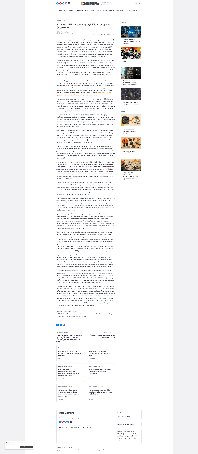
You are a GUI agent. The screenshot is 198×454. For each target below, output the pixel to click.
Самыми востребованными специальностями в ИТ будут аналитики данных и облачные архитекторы (68, 393)
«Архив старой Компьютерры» (126, 424)
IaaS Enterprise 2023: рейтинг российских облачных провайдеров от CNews (70, 353)
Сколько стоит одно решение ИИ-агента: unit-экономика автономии (131, 153)
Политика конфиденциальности (68, 430)
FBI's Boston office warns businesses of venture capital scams (75, 314)
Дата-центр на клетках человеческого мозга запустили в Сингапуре (130, 82)
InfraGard (105, 169)
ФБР (85, 316)
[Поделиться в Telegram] (61, 325)
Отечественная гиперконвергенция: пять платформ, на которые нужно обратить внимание (68, 372)
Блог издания (75, 427)
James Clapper (109, 314)
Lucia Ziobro (62, 316)
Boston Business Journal (65, 311)
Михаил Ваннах (66, 32)
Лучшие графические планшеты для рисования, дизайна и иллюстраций (100, 371)
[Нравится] (114, 34)
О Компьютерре (64, 427)
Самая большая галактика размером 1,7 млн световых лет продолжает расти (131, 104)
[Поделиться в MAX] (64, 325)
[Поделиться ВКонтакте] (57, 325)
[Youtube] (60, 3)
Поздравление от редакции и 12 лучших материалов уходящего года (99, 353)
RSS (82, 427)
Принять (26, 446)
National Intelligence (75, 316)
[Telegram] (63, 3)
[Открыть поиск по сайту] (140, 3)
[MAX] (66, 3)
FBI (76, 311)
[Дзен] (69, 3)
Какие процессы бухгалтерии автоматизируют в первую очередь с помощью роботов (131, 176)
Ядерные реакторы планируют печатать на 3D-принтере (131, 41)
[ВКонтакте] (57, 3)
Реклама (88, 427)
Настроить (12, 446)
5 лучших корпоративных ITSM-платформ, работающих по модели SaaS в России (101, 392)
